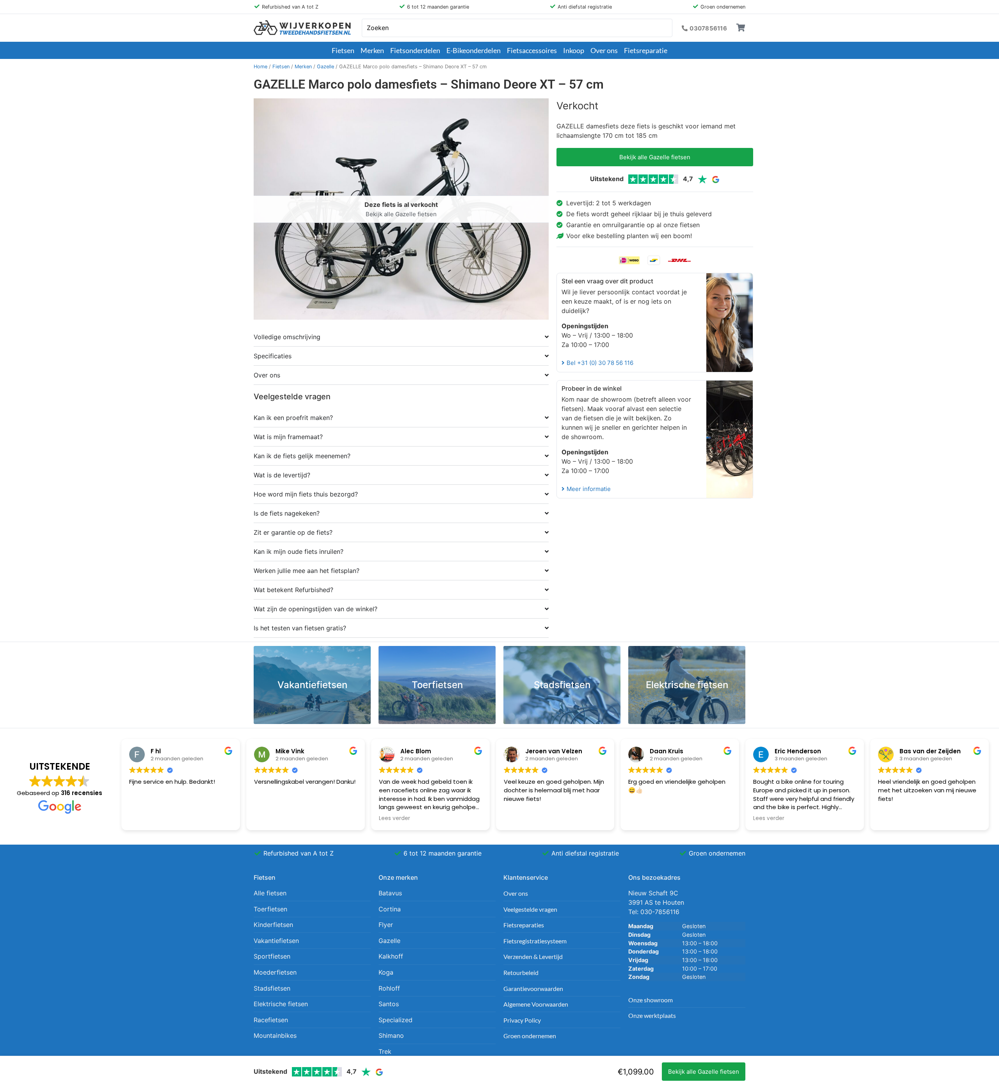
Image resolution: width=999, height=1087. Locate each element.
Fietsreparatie (645, 50)
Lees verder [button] (394, 818)
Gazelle (325, 66)
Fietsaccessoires (532, 50)
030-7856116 (659, 912)
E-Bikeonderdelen (473, 50)
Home (260, 66)
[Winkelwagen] (740, 28)
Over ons (604, 50)
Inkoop (573, 50)
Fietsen (343, 50)
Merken (372, 50)
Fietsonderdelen (415, 50)
